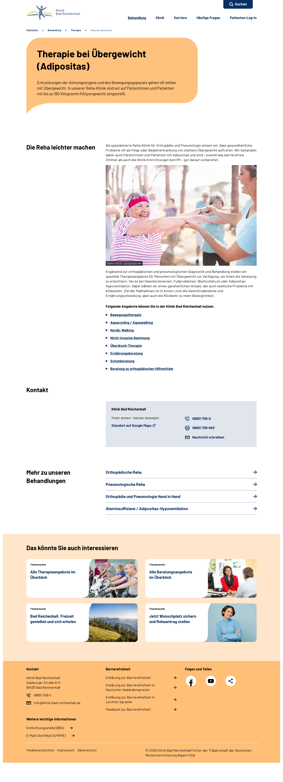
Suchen (241, 4)
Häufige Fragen (208, 18)
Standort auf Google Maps (131, 425)
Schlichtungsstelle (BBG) (45, 728)
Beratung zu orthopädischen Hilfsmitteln (141, 369)
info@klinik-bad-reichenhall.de (57, 703)
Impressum (66, 750)
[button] (238, 4)
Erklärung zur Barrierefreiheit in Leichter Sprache (130, 699)
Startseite (32, 30)
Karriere (180, 18)
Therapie (76, 30)
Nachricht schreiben (208, 437)
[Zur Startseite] (52, 12)
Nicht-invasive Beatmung (130, 338)
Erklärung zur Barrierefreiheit (128, 677)
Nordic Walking (122, 330)
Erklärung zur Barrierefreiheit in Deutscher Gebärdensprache (130, 687)
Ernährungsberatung (126, 353)
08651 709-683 (203, 428)
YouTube (211, 679)
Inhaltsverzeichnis (40, 750)
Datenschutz (87, 750)
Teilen (230, 681)
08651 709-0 (201, 418)
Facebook (192, 679)
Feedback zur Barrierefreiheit (128, 709)
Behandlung (137, 18)
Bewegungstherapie (125, 315)
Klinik (160, 18)
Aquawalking (143, 322)
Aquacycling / (121, 322)
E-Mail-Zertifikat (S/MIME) (46, 735)
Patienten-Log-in (243, 18)
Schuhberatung (122, 361)
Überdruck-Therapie (126, 345)
